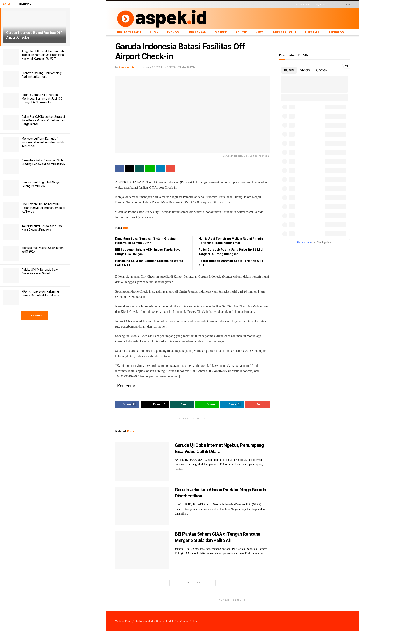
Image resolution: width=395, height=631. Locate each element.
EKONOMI (152, 4)
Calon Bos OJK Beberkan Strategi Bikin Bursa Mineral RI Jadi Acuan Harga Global (43, 120)
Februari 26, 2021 (152, 67)
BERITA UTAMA (176, 67)
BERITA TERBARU (125, 4)
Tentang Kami (123, 621)
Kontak (184, 621)
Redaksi (171, 621)
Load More (34, 315)
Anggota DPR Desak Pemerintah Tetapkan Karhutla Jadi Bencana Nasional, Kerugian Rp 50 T (43, 54)
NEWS (204, 4)
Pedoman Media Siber (149, 621)
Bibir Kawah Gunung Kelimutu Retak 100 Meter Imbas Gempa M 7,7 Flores (43, 207)
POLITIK (193, 4)
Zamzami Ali (127, 67)
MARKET (182, 4)
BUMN (141, 4)
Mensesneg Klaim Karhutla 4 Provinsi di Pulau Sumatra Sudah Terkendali (43, 142)
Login (346, 4)
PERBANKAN (168, 4)
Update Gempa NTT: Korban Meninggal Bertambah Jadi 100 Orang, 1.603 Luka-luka (42, 98)
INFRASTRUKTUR (219, 4)
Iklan (195, 621)
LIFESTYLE (237, 4)
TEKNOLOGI (252, 4)
